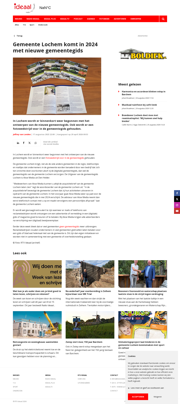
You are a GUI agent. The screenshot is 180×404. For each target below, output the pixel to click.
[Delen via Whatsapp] (36, 143)
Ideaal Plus (50, 19)
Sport (32, 25)
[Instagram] (177, 205)
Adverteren (120, 19)
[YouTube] (177, 211)
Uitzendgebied (84, 383)
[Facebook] (177, 193)
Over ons (81, 379)
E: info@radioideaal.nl (119, 379)
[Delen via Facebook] (23, 143)
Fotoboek (104, 19)
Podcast (78, 19)
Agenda (91, 19)
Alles (17, 25)
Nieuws (18, 19)
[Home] (24, 7)
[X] (177, 199)
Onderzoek (43, 25)
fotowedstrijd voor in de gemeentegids (65, 157)
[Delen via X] (29, 143)
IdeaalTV (64, 19)
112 (24, 25)
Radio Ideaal (33, 19)
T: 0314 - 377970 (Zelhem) (120, 383)
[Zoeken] (163, 19)
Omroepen (135, 19)
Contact (114, 391)
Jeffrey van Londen (22, 134)
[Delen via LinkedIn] (18, 143)
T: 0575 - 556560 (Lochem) (120, 387)
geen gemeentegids (69, 226)
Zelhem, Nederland (51, 7)
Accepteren (138, 396)
